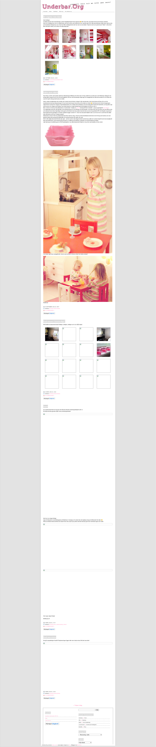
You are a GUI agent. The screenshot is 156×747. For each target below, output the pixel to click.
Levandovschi (81, 724)
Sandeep (81, 717)
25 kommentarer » (49, 310)
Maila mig (61, 11)
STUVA (78, 107)
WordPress (79, 744)
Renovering (57, 393)
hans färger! (106, 107)
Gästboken (55, 11)
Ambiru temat (54, 744)
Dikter (50, 11)
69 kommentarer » (49, 395)
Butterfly (80, 726)
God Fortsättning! (86, 722)
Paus (85, 726)
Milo (55, 624)
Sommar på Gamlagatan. (91, 724)
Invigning (84, 720)
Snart (45, 406)
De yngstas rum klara (52, 16)
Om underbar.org (68, 11)
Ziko (79, 720)
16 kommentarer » (49, 626)
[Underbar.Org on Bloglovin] (49, 85)
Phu (70, 744)
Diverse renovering (55, 308)
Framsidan (45, 11)
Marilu (80, 722)
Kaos (85, 717)
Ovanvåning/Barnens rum (56, 79)
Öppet (65, 624)
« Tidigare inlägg (77, 705)
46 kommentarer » (49, 81)
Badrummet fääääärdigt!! (54, 321)
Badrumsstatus (49, 637)
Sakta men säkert (50, 92)
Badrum (51, 393)
